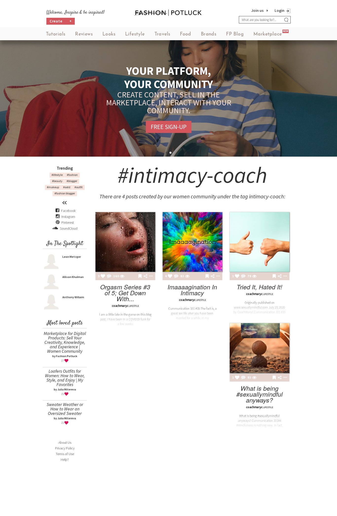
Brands (208, 34)
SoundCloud (68, 228)
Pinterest (67, 222)
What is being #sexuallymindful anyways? (259, 394)
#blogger (72, 181)
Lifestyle (135, 34)
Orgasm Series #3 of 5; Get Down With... (125, 292)
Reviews (84, 34)
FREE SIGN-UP (169, 127)
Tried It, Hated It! (259, 286)
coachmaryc (120, 306)
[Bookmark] (140, 276)
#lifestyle (57, 175)
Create (61, 20)
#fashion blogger (65, 193)
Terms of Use (65, 454)
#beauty (57, 181)
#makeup (53, 187)
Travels (162, 34)
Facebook (68, 210)
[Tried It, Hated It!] (259, 242)
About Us (64, 442)
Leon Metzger (71, 256)
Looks (108, 34)
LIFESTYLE (134, 306)
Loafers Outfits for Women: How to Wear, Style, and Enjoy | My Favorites (65, 377)
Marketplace (267, 34)
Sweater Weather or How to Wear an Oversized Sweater (65, 409)
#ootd (66, 187)
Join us (257, 10)
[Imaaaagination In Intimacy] (192, 242)
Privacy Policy (65, 448)
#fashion (72, 175)
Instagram (68, 216)
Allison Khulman (73, 277)
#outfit (79, 187)
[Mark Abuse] (150, 276)
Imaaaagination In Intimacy (192, 289)
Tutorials (56, 34)
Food (185, 34)
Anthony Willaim (73, 297)
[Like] (103, 276)
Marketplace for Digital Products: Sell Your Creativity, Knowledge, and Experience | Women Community (65, 342)
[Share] (145, 276)
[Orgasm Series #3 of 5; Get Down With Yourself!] (125, 242)
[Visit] (122, 276)
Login (279, 10)
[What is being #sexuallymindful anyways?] (259, 348)
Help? (65, 459)
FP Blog (235, 34)
